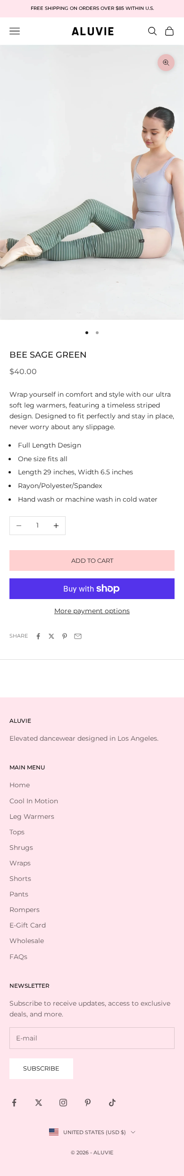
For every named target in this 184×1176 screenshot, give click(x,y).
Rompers (24, 909)
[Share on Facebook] (38, 636)
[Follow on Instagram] (63, 1102)
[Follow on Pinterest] (87, 1102)
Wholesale (26, 940)
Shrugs (21, 847)
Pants (18, 894)
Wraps (20, 863)
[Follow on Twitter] (38, 1102)
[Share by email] (78, 636)
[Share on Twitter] (51, 636)
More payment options (92, 611)
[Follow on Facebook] (14, 1102)
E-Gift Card (27, 925)
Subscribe (41, 1068)
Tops (17, 832)
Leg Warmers (31, 816)
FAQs (18, 956)
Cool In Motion (33, 801)
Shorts (20, 878)
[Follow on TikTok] (112, 1102)
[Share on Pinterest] (64, 636)
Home (19, 785)
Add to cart (92, 560)
